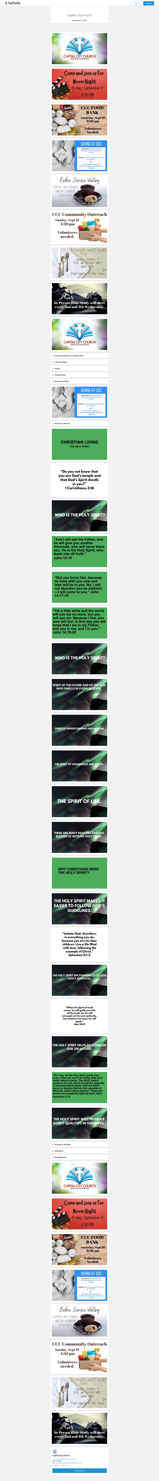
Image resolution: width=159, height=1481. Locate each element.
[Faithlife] (14, 3)
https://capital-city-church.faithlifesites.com (67, 1463)
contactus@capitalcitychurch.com (64, 1459)
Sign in (136, 3)
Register (148, 3)
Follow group (79, 1470)
